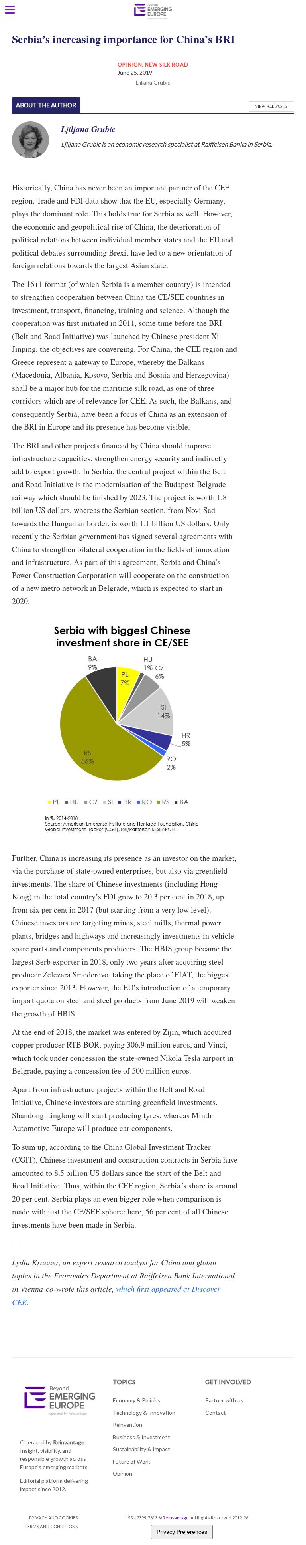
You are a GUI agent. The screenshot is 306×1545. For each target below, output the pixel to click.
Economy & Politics (136, 1400)
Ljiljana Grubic (153, 82)
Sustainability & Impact (141, 1449)
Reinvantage (176, 1517)
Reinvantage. (69, 1442)
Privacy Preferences (182, 1532)
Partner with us (224, 1400)
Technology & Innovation (144, 1412)
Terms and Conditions (51, 1526)
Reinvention (127, 1424)
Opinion (130, 64)
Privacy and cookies (53, 1517)
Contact (215, 1412)
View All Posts (271, 106)
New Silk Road (166, 64)
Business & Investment (141, 1437)
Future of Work (131, 1461)
